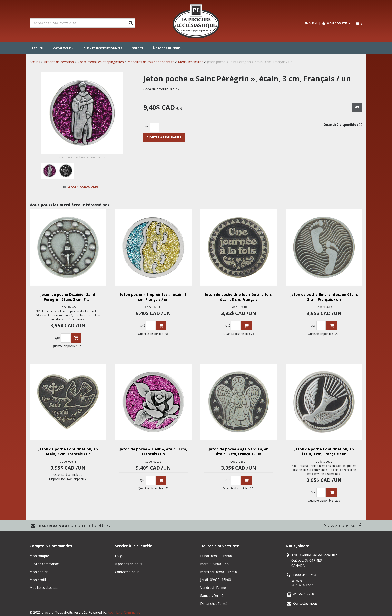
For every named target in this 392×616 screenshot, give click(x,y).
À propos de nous (167, 48)
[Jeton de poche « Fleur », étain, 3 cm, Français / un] (153, 402)
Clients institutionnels (103, 48)
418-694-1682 (302, 585)
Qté (145, 127)
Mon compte (337, 23)
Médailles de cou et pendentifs (151, 62)
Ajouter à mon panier (164, 137)
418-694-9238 (303, 594)
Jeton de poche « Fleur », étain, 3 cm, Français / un (153, 451)
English (311, 23)
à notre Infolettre (73, 525)
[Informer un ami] (357, 107)
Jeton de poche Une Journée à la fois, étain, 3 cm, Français (239, 297)
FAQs (119, 556)
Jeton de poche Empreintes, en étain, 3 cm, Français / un (324, 297)
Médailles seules (190, 62)
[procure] (196, 21)
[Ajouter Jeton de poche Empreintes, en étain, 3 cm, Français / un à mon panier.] (331, 325)
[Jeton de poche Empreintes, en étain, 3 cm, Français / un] (324, 247)
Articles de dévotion (59, 62)
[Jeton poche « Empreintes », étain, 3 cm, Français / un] (153, 247)
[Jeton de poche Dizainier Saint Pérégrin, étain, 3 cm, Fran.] (68, 247)
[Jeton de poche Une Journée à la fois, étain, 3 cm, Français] (238, 247)
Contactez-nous (127, 572)
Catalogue (62, 48)
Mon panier (39, 572)
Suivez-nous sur (341, 525)
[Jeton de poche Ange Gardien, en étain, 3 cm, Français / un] (238, 402)
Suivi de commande (44, 564)
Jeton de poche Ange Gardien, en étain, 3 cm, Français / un (238, 451)
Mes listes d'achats (44, 587)
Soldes (137, 48)
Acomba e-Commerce (124, 612)
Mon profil (38, 579)
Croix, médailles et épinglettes (101, 62)
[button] (359, 24)
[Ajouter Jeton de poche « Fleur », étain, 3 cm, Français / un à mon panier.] (161, 480)
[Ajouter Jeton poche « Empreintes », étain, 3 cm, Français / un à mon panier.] (161, 325)
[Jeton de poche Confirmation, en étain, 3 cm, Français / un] (68, 402)
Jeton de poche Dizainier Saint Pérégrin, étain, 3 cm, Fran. (68, 297)
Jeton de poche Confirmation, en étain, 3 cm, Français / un (68, 451)
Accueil (37, 48)
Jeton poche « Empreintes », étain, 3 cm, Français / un (153, 297)
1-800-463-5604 (304, 575)
